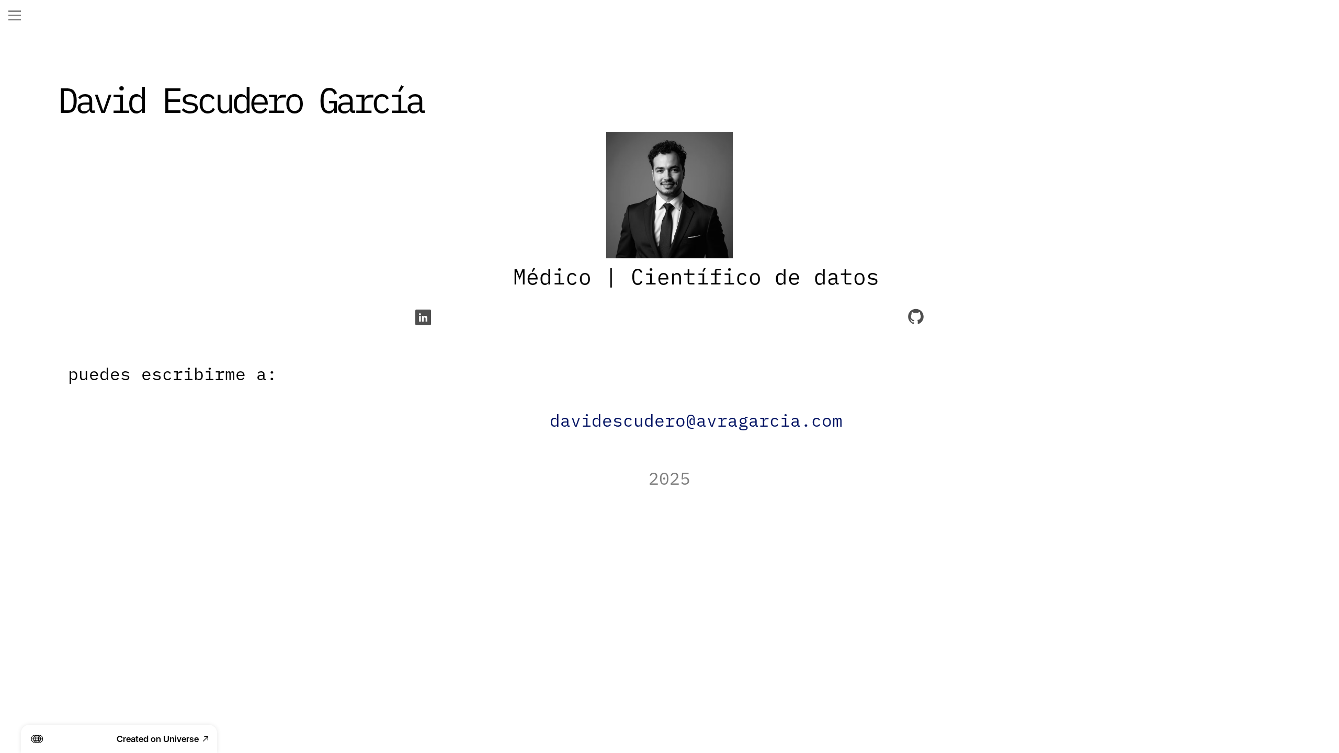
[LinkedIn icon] (423, 317)
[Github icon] (916, 317)
